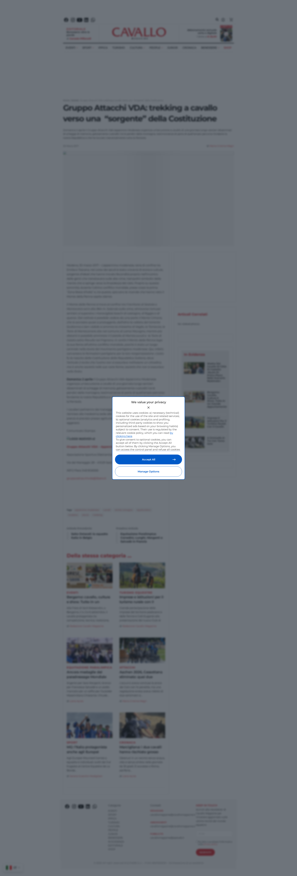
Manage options (148, 471)
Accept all (148, 459)
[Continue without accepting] (148, 407)
